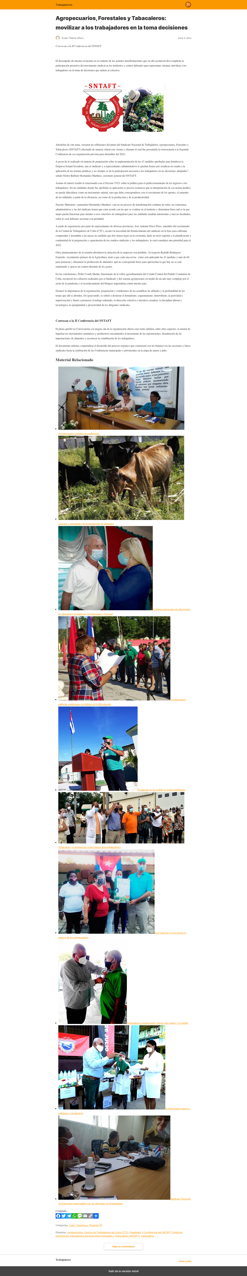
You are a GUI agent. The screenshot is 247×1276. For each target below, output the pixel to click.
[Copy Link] (90, 1217)
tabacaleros (147, 1235)
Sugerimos (82, 1225)
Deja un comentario (123, 1246)
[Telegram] (69, 1217)
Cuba (72, 1225)
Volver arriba (184, 1261)
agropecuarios (75, 1232)
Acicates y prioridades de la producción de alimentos (86, 523)
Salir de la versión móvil (124, 1271)
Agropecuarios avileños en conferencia (78, 433)
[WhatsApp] (74, 1217)
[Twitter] (63, 1217)
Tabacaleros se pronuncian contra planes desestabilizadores (89, 847)
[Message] (80, 1217)
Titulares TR (95, 1225)
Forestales (135, 1232)
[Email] (85, 1217)
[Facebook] (58, 1217)
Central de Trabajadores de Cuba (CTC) (106, 1232)
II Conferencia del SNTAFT (156, 1232)
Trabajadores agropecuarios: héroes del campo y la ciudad (157, 1023)
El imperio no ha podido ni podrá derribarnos (161, 789)
